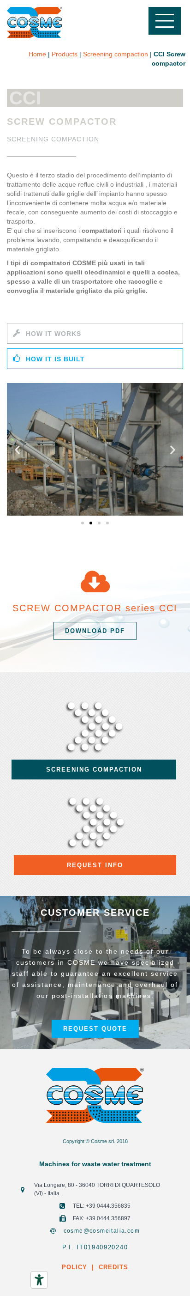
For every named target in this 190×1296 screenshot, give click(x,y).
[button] (82, 523)
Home (37, 54)
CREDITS (112, 1267)
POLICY (74, 1267)
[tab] (95, 333)
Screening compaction (115, 54)
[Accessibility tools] (39, 1280)
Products (64, 54)
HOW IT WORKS (53, 333)
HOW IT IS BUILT (55, 359)
